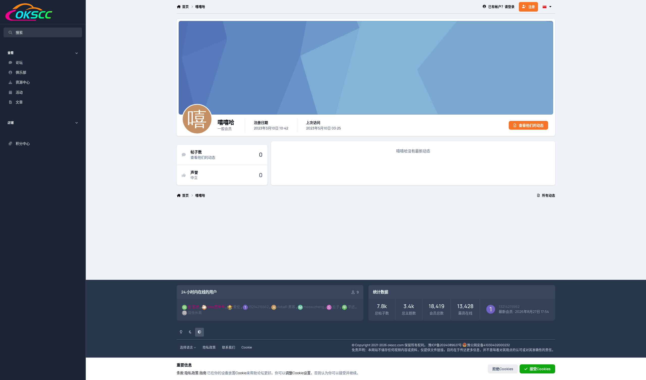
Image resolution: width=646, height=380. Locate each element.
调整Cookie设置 (298, 372)
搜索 (19, 32)
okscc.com (396, 345)
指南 (202, 372)
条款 (180, 372)
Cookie (246, 347)
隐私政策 (209, 347)
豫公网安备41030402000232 (488, 345)
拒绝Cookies (502, 368)
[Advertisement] (328, 241)
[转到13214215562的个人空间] (490, 309)
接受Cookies (540, 368)
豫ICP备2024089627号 (445, 345)
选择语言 (187, 347)
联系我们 (228, 347)
